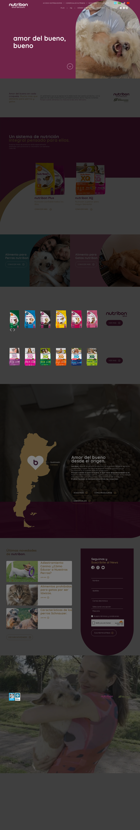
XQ (71, 8)
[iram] (17, 697)
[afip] (12, 697)
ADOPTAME (100, 8)
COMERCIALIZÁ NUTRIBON (75, 3)
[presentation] (10, 330)
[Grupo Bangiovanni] (124, 698)
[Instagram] (124, 8)
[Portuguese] (119, 3)
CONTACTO (105, 3)
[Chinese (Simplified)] (127, 3)
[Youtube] (127, 8)
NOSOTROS (93, 3)
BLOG (112, 8)
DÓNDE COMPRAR (84, 8)
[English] (123, 3)
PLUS (62, 8)
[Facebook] (121, 8)
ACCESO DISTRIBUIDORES (52, 3)
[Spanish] (114, 3)
